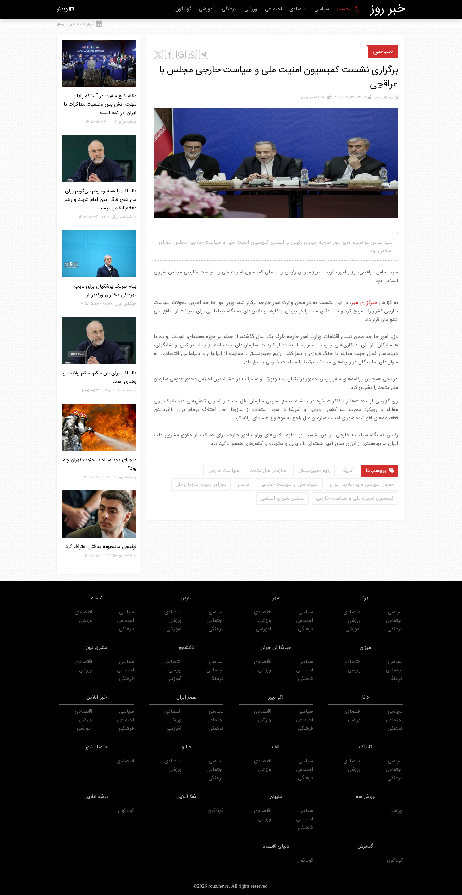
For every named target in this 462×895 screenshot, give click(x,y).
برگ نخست (348, 9)
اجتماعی (273, 9)
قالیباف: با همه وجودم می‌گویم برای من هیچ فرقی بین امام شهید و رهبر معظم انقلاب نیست (100, 200)
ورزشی (250, 9)
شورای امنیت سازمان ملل (201, 484)
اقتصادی (298, 9)
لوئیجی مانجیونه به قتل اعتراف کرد (100, 547)
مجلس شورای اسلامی (283, 498)
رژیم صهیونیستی (314, 471)
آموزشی (206, 9)
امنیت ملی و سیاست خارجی (289, 484)
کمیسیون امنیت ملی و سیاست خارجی (355, 498)
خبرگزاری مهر (364, 303)
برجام (243, 484)
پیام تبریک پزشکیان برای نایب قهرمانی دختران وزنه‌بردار (105, 290)
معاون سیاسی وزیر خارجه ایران (362, 484)
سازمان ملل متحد (268, 471)
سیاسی (321, 9)
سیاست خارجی (223, 471)
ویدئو (62, 9)
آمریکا (348, 471)
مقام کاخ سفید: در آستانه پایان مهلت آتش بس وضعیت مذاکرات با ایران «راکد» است (100, 104)
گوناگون (183, 9)
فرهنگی (229, 9)
